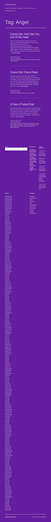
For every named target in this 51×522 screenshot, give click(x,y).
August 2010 (7, 375)
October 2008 (8, 412)
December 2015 (8, 266)
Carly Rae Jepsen (23, 92)
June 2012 (7, 337)
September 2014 (8, 291)
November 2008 (8, 411)
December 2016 (8, 245)
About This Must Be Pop (10, 8)
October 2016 (8, 249)
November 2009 (8, 390)
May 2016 (7, 257)
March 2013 (7, 322)
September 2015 (8, 271)
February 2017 (8, 242)
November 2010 (8, 370)
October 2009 (8, 392)
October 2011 (8, 351)
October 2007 (8, 433)
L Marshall (25, 124)
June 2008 (7, 419)
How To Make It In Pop (29, 8)
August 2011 (7, 354)
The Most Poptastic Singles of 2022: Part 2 (33, 168)
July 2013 (7, 315)
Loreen (37, 124)
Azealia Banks (23, 123)
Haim (36, 123)
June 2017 (7, 237)
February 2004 (8, 508)
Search (6, 146)
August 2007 (7, 436)
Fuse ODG (32, 59)
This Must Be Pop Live (10, 10)
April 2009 (7, 402)
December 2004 (8, 491)
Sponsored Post (33, 204)
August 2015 (7, 272)
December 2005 (8, 470)
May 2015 (7, 278)
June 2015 (7, 276)
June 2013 (7, 317)
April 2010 (7, 382)
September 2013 (8, 312)
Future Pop (20, 8)
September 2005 (8, 475)
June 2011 (7, 358)
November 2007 (8, 431)
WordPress (43, 516)
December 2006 (8, 450)
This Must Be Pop (10, 4)
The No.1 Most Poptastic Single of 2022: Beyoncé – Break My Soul (33, 163)
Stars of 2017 (32, 206)
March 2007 (7, 445)
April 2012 (7, 341)
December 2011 (8, 347)
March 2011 (7, 363)
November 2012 (8, 329)
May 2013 (7, 318)
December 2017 (8, 226)
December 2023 (8, 199)
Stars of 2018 (32, 208)
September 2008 (8, 414)
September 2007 (8, 434)
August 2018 (7, 213)
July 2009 (7, 397)
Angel (14, 59)
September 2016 (8, 250)
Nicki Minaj (15, 60)
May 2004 (7, 503)
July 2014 (7, 295)
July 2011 (7, 356)
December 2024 (8, 197)
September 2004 (8, 496)
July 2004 (7, 499)
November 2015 (8, 267)
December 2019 (8, 206)
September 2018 (8, 211)
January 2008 (8, 428)
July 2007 (7, 438)
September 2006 (8, 455)
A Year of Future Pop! (22, 104)
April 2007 (7, 443)
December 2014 (8, 286)
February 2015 (8, 283)
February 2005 (8, 487)
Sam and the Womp (29, 126)
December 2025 (8, 196)
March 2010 (7, 383)
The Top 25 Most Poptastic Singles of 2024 (33, 154)
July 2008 (7, 417)
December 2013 (8, 307)
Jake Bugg (14, 124)
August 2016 (7, 252)
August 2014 (7, 293)
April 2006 (7, 463)
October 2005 (8, 474)
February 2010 (8, 385)
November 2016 (8, 247)
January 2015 (8, 284)
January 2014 (8, 305)
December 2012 (8, 327)
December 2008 (8, 409)
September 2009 (8, 393)
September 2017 (8, 232)
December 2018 (8, 208)
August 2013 (7, 313)
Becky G (23, 59)
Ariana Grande (18, 59)
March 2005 (7, 486)
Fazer (27, 123)
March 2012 (7, 342)
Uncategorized (33, 213)
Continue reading (16, 52)
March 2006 (7, 465)
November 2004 (8, 492)
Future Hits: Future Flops (24, 72)
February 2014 (8, 303)
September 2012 (8, 332)
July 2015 (7, 274)
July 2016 (7, 254)
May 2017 (7, 238)
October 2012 (8, 330)
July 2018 (7, 214)
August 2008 (7, 416)
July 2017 (7, 235)
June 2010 (7, 378)
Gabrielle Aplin (31, 123)
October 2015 (8, 269)
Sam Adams (23, 126)
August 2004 (7, 497)
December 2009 (8, 388)
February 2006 (8, 467)
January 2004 (8, 509)
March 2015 (7, 281)
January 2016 (8, 264)
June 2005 (7, 480)
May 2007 (7, 441)
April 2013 (7, 320)
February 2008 (8, 426)
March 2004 (7, 506)
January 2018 (8, 225)
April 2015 (7, 279)
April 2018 (7, 220)
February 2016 (8, 262)
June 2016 (7, 255)
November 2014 (8, 288)
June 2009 (7, 399)
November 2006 (8, 451)
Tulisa (18, 127)
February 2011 (8, 365)
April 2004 (7, 504)
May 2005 (7, 482)
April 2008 (7, 422)
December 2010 (8, 368)
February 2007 (8, 446)
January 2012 (8, 346)
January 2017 (8, 243)
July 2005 (7, 479)
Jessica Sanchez (20, 124)
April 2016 (7, 259)
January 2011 (8, 366)
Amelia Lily (15, 92)
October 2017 (8, 230)
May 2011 (7, 359)
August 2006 (7, 457)
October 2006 (8, 453)
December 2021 (8, 203)
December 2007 (8, 429)
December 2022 (8, 201)
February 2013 (8, 324)
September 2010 (8, 373)
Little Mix (29, 92)
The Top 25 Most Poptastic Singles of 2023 (33, 158)
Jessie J (35, 59)
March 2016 (7, 260)
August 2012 (7, 334)
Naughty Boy (16, 126)
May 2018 (7, 218)
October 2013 (8, 310)
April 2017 (7, 240)
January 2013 (8, 325)
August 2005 (7, 477)
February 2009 (8, 405)
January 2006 (8, 468)
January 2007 (8, 448)
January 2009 (8, 407)
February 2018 (8, 223)
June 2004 (7, 501)
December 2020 (8, 204)
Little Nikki (34, 124)
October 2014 (8, 289)
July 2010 (7, 376)
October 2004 (8, 494)
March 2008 (7, 424)
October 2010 (8, 371)
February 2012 (8, 344)
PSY (19, 126)
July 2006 (7, 458)
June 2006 (7, 460)
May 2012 (7, 339)
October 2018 (8, 209)
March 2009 (7, 404)
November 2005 (8, 472)
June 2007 (7, 440)
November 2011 (8, 349)
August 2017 (7, 233)
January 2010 (8, 387)
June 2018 (7, 216)
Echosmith (27, 59)
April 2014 (7, 300)
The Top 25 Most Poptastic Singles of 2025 (33, 150)
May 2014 (7, 298)
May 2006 (7, 462)
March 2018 (7, 221)
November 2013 (8, 308)
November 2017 (8, 228)
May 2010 (7, 380)
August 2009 (7, 395)
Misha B (32, 92)
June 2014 (7, 296)
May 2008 (7, 421)
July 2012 (7, 336)
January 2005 (8, 489)
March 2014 (7, 301)
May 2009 (7, 400)
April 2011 (7, 361)
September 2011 (8, 353)
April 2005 (7, 484)
